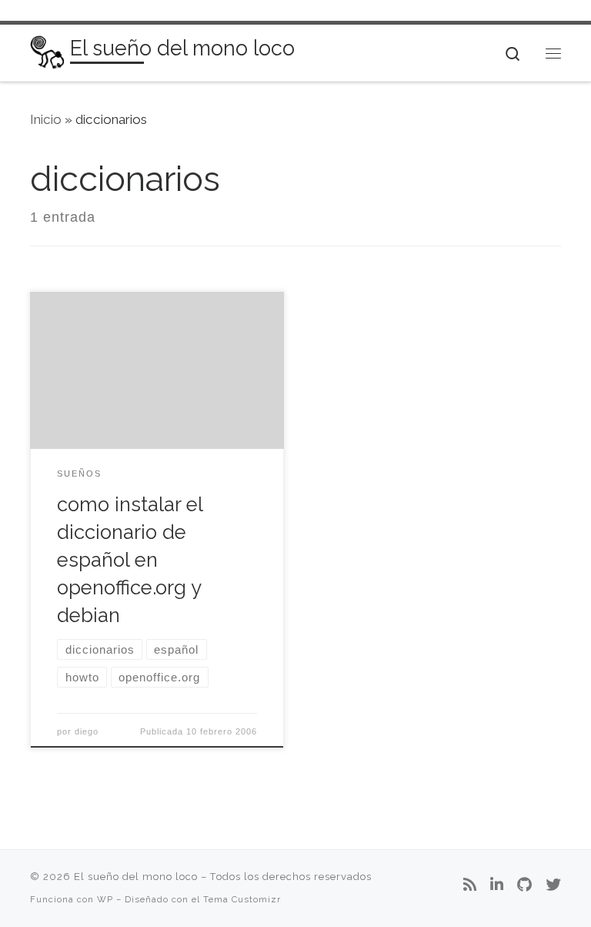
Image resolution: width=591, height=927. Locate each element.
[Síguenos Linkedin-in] (496, 885)
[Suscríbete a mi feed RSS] (469, 885)
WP (105, 899)
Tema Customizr (242, 899)
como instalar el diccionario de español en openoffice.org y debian (129, 560)
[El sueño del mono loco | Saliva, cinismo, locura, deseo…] (47, 51)
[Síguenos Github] (524, 885)
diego (86, 731)
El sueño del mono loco (136, 876)
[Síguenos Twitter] (553, 885)
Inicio (46, 119)
